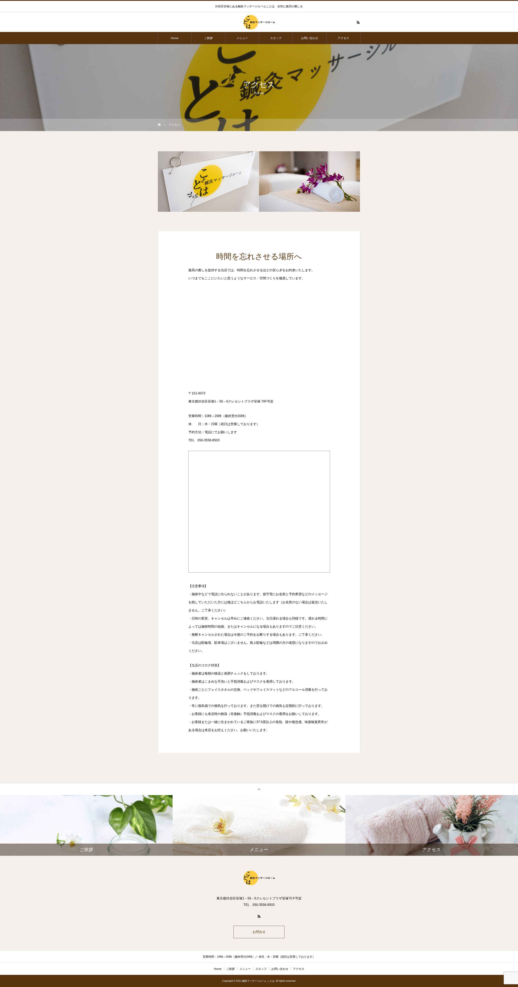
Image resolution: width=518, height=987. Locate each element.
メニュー (242, 38)
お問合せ (259, 932)
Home (174, 38)
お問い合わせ (309, 38)
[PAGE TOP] (259, 789)
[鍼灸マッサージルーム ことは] (259, 22)
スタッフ (275, 38)
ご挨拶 (208, 38)
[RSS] (358, 22)
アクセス (343, 38)
